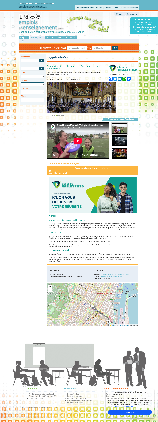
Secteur (24, 80)
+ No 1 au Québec (144, 25)
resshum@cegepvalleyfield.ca (111, 276)
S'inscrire (119, 14)
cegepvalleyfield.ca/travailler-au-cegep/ (116, 274)
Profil (23, 72)
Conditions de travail (58, 173)
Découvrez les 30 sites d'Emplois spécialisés (93, 8)
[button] (50, 286)
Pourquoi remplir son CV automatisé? (42, 396)
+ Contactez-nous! (144, 32)
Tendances (70, 37)
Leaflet (113, 325)
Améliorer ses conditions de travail (41, 394)
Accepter (130, 412)
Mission (52, 171)
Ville (89, 48)
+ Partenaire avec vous (144, 22)
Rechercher (25, 57)
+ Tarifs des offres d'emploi (144, 29)
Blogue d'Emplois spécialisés (126, 8)
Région (23, 96)
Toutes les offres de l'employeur (121, 119)
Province (24, 88)
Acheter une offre (54, 37)
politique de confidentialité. (123, 407)
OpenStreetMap (124, 325)
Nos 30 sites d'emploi (36, 398)
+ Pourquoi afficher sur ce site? (144, 27)
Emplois (24, 37)
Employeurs (37, 37)
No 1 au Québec (73, 394)
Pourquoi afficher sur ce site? (77, 398)
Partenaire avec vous (74, 396)
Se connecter (132, 14)
